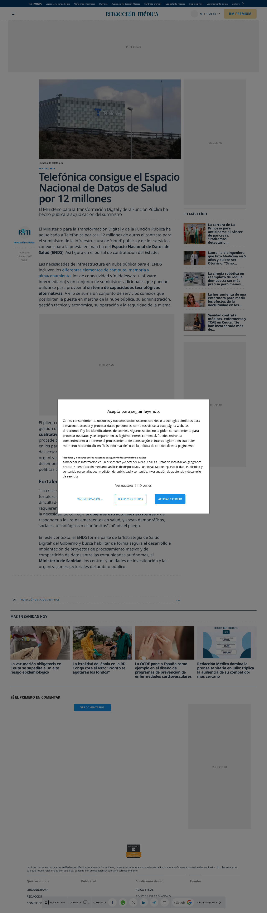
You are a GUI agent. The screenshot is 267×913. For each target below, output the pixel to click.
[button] (133, 485)
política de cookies (153, 445)
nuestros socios (124, 420)
